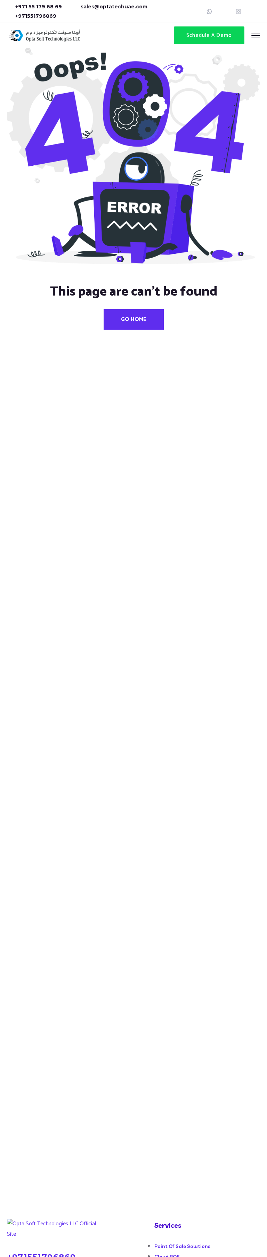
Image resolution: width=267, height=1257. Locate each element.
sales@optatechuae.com (114, 6)
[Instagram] (238, 11)
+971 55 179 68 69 (38, 6)
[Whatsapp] (209, 11)
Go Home (133, 319)
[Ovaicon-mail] (224, 11)
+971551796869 (35, 16)
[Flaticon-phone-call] (252, 11)
